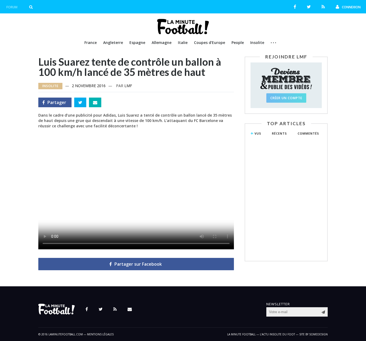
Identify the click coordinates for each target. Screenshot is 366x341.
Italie (183, 42)
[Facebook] (294, 6)
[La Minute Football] (183, 33)
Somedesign (318, 334)
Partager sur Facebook (138, 264)
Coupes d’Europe (209, 42)
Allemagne (161, 42)
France (90, 42)
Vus (258, 133)
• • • (273, 42)
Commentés (308, 133)
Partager (54, 103)
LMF (128, 85)
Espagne (137, 42)
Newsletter (278, 304)
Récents (279, 133)
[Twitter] (308, 6)
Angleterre (113, 42)
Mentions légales (100, 334)
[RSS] (323, 6)
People (237, 42)
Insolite (257, 42)
